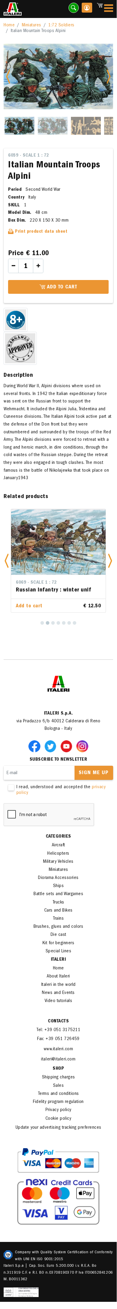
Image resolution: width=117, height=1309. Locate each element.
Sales (58, 1093)
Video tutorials (58, 1008)
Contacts (58, 1028)
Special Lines (58, 958)
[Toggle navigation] (108, 9)
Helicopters (58, 861)
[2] (47, 630)
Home (9, 25)
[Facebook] (35, 753)
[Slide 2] (53, 126)
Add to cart (61, 287)
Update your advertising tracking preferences (58, 1135)
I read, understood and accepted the (61, 797)
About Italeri (58, 983)
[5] (64, 630)
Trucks (58, 909)
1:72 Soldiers (61, 25)
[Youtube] (67, 753)
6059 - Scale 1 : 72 (28, 155)
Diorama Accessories (58, 885)
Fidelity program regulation (58, 1109)
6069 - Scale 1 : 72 (36, 582)
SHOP (58, 1076)
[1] (42, 630)
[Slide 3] (86, 126)
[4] (58, 630)
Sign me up (94, 780)
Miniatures (31, 25)
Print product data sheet (41, 231)
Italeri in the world (58, 992)
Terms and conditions (58, 1101)
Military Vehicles (58, 869)
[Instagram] (82, 753)
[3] (53, 630)
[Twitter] (51, 753)
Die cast (58, 942)
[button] (7, 564)
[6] (69, 630)
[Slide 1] (19, 126)
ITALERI (58, 967)
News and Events (58, 1000)
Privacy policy (58, 1117)
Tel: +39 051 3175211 (58, 1037)
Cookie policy (58, 1126)
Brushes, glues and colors (58, 934)
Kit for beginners (58, 950)
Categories (58, 844)
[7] (74, 630)
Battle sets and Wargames (58, 901)
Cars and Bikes (58, 917)
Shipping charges (58, 1084)
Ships (58, 893)
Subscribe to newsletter (58, 767)
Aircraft (58, 852)
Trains (58, 926)
